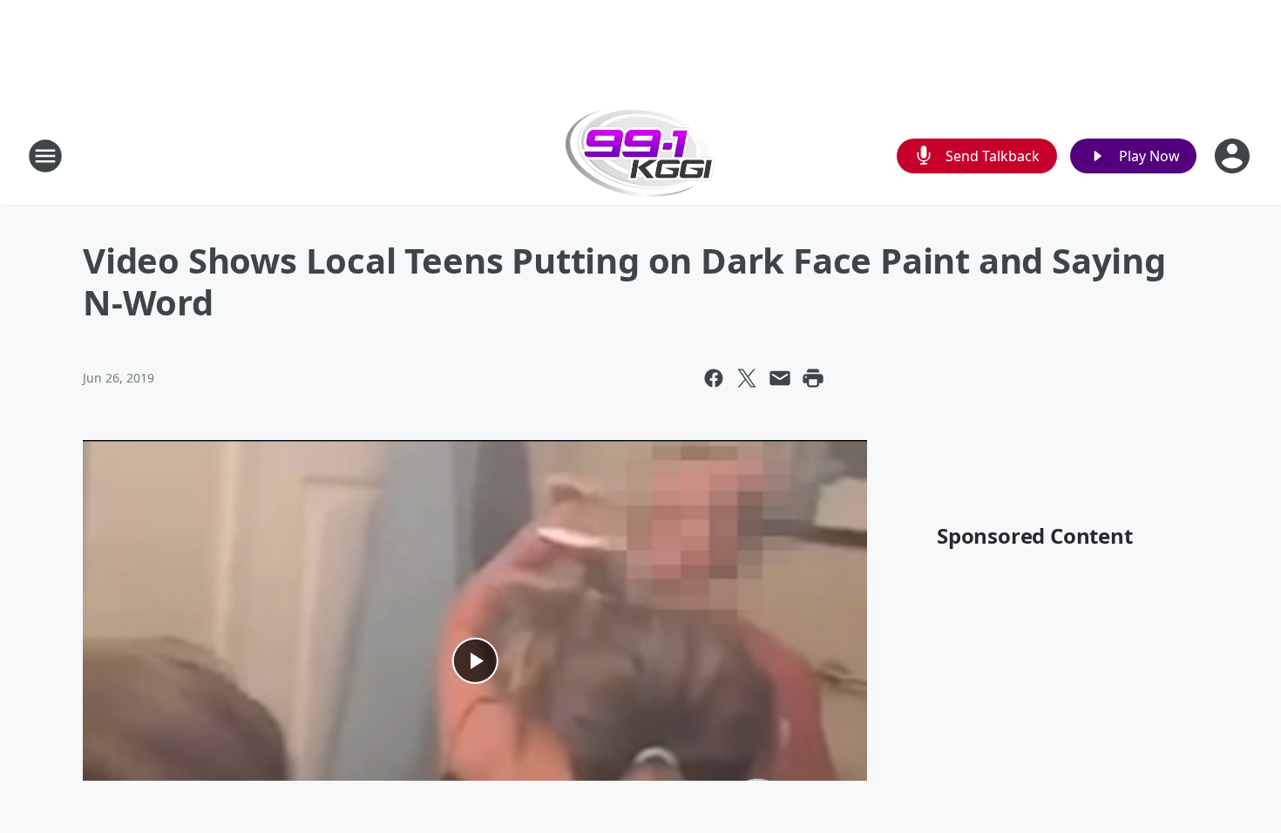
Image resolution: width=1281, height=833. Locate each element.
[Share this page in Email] (780, 378)
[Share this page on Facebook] (714, 378)
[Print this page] (813, 378)
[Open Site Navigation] (45, 156)
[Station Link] (640, 155)
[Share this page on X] (747, 378)
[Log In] (1234, 156)
